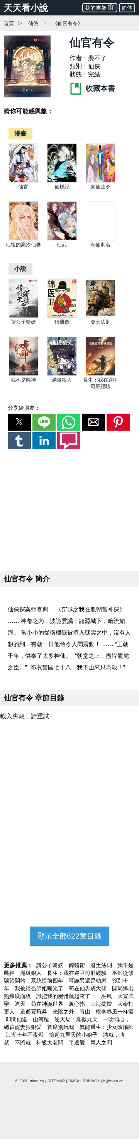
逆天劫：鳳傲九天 (76, 1019)
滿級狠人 (62, 380)
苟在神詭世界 (48, 1004)
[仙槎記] (62, 181)
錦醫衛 (62, 322)
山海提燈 (102, 1004)
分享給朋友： (24, 408)
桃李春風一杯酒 (115, 1011)
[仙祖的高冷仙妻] (23, 239)
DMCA (73, 1081)
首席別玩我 (61, 1027)
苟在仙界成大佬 (88, 988)
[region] (69, 509)
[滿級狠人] (62, 374)
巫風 (107, 996)
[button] (19, 422)
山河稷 (42, 1019)
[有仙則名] (100, 239)
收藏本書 (99, 88)
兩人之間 (101, 1042)
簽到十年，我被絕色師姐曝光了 (66, 984)
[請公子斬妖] (23, 316)
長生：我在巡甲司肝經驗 (77, 973)
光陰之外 (64, 1011)
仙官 (23, 187)
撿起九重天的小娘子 (74, 1035)
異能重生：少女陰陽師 (107, 1027)
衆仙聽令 (100, 187)
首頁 (9, 23)
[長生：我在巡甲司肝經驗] (100, 374)
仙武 (62, 245)
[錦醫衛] (62, 316)
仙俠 (33, 23)
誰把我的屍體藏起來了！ (66, 996)
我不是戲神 (23, 380)
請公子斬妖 (23, 322)
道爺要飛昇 (34, 1011)
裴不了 (97, 58)
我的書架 (96, 8)
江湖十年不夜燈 (25, 1035)
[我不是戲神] (23, 374)
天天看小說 (26, 8)
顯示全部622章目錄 (69, 936)
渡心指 (77, 1004)
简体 (127, 8)
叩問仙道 (17, 1019)
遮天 (21, 1004)
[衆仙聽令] (100, 181)
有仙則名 (100, 245)
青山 (86, 1011)
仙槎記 (62, 187)
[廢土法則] (100, 316)
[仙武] (62, 239)
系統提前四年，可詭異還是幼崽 (69, 981)
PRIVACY (91, 1081)
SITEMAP (56, 1081)
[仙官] (23, 181)
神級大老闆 (50, 1042)
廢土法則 (100, 322)
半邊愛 (77, 1042)
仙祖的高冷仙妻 (23, 245)
